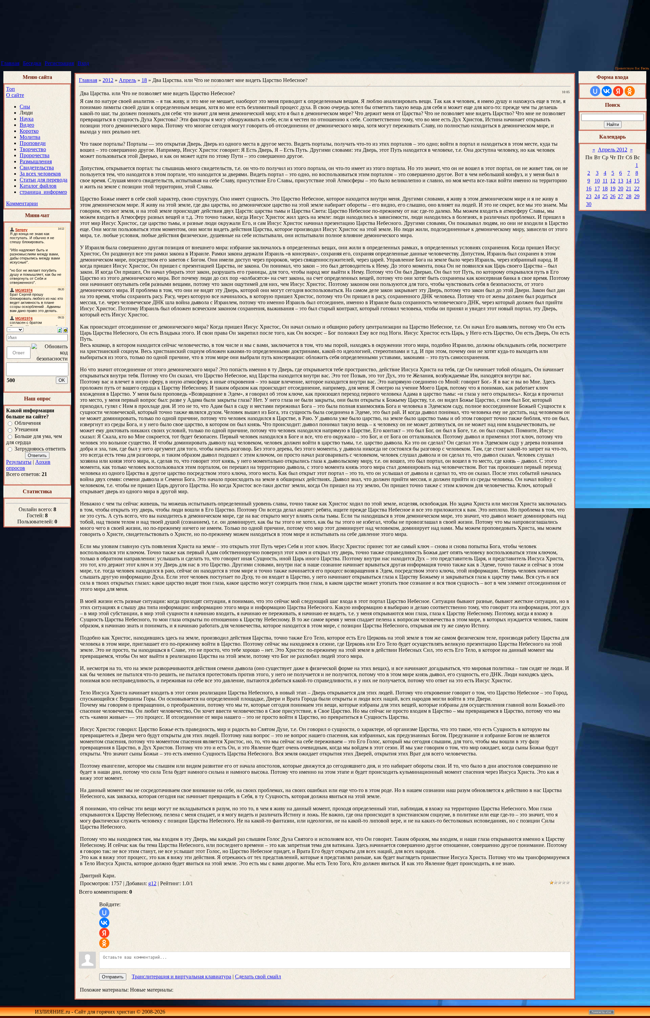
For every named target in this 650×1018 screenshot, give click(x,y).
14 (628, 181)
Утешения (26, 430)
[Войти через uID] (104, 913)
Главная (10, 63)
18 (144, 80)
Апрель (127, 80)
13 (620, 181)
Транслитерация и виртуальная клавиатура (181, 976)
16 (588, 188)
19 (612, 188)
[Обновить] (60, 329)
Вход (83, 63)
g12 (152, 883)
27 (620, 196)
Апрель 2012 (612, 149)
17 (597, 188)
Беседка (32, 63)
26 (612, 196)
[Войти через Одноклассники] (104, 943)
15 (637, 181)
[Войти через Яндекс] (104, 933)
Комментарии (22, 203)
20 (620, 188)
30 (588, 204)
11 (605, 181)
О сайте (15, 95)
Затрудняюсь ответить (40, 449)
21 (628, 188)
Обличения (28, 423)
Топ (10, 89)
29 (637, 196)
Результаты (18, 462)
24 (597, 196)
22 (637, 188)
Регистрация (59, 63)
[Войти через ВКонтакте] (104, 923)
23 (588, 196)
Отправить (113, 976)
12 (612, 181)
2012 (108, 80)
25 (605, 196)
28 (628, 196)
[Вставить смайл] (65, 329)
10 (597, 181)
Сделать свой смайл (258, 976)
